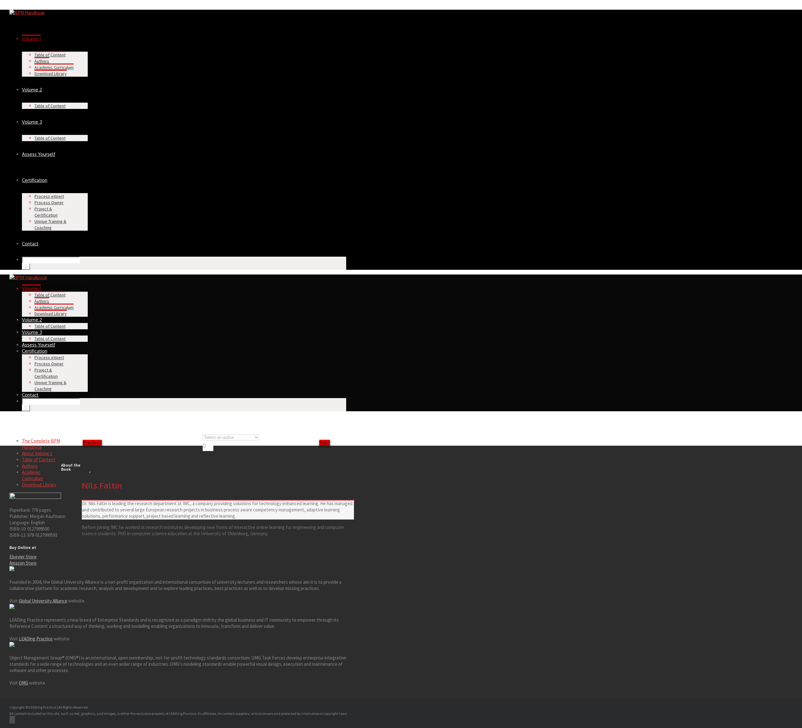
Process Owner (49, 202)
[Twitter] (12, 720)
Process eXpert (49, 196)
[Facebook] (10, 720)
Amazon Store (23, 563)
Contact (30, 244)
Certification (34, 180)
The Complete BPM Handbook (41, 444)
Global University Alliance (43, 601)
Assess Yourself (38, 154)
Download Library (50, 73)
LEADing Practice (36, 639)
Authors (41, 61)
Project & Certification (46, 212)
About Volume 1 (37, 453)
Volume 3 (32, 122)
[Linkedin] (14, 720)
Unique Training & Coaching (50, 224)
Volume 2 (32, 90)
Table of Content (49, 55)
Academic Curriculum (54, 67)
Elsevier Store (23, 557)
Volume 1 (31, 39)
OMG (23, 683)
